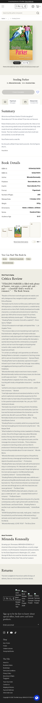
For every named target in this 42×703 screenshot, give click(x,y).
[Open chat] (37, 698)
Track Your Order (8, 682)
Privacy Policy (7, 673)
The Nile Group (18, 697)
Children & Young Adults (16, 259)
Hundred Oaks (30, 83)
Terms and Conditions (9, 670)
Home (3, 18)
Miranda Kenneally (15, 83)
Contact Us (6, 684)
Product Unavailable (18, 92)
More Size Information (21, 242)
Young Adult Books (8, 651)
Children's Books (8, 648)
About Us (5, 662)
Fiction (28, 259)
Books (5, 259)
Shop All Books (29, 1)
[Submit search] (38, 13)
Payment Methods (8, 690)
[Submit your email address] (37, 625)
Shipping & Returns (8, 687)
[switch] (34, 242)
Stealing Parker (16, 18)
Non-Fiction (6, 643)
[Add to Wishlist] (37, 92)
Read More (5, 150)
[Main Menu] (3, 6)
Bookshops (6, 668)
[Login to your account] (33, 6)
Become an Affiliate (8, 676)
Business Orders (8, 665)
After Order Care (8, 693)
